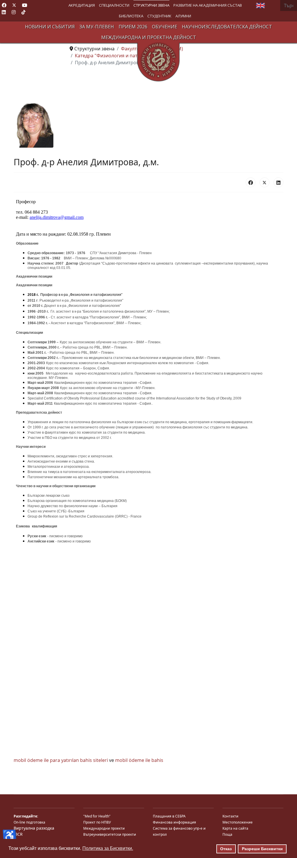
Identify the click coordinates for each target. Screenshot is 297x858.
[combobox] (288, 5)
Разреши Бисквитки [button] (262, 848)
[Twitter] (14, 5)
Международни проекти (104, 828)
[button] (81, 5)
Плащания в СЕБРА (169, 816)
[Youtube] (24, 5)
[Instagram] (14, 12)
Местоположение (237, 822)
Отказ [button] (226, 848)
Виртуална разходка (34, 828)
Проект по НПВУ (97, 822)
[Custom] (23, 12)
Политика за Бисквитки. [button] (107, 848)
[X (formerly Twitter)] (264, 182)
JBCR (18, 834)
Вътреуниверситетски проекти (109, 834)
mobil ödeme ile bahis (139, 760)
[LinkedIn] (278, 182)
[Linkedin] (4, 12)
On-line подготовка (29, 822)
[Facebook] (4, 5)
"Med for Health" (97, 816)
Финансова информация (174, 822)
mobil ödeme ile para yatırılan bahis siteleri (61, 760)
